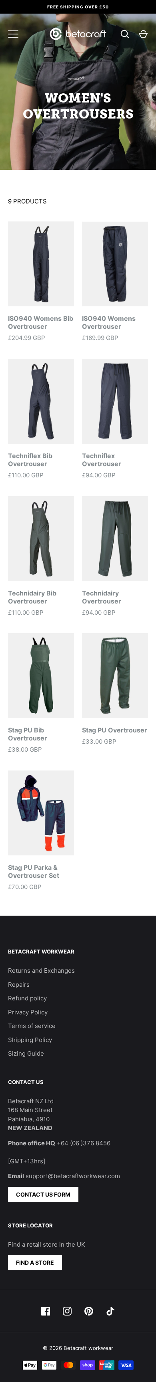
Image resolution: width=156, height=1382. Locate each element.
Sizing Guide (26, 1053)
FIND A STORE (35, 1262)
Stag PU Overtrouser (114, 730)
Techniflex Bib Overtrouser (30, 460)
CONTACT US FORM (43, 1194)
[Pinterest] (89, 1311)
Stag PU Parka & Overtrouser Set (33, 871)
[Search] (125, 34)
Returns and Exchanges (41, 970)
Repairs (19, 984)
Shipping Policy (30, 1040)
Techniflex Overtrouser (101, 460)
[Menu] (13, 34)
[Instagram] (67, 1311)
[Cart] (143, 34)
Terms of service (32, 1026)
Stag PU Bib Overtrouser (27, 734)
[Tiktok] (110, 1311)
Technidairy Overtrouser (101, 597)
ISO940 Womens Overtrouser (109, 322)
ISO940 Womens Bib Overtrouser (40, 322)
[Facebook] (45, 1311)
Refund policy (27, 998)
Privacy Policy (28, 1012)
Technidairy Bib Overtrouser (32, 597)
